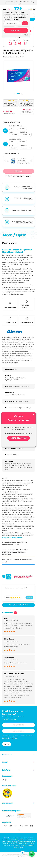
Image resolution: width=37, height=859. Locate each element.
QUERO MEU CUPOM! (18, 438)
